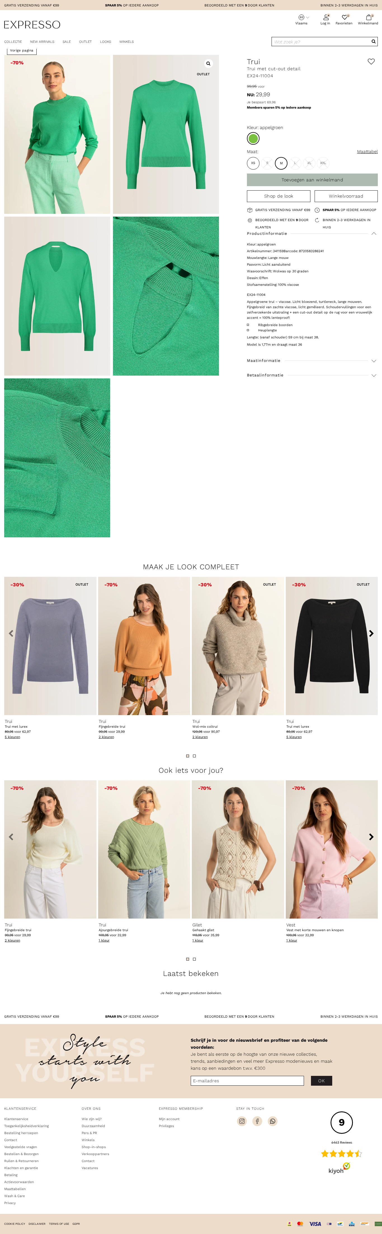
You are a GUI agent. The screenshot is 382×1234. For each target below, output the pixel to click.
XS (253, 163)
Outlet (85, 42)
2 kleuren (106, 737)
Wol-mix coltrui (205, 724)
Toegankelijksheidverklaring (26, 1126)
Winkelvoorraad (346, 196)
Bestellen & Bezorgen (21, 1154)
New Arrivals (42, 42)
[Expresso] (32, 25)
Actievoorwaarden (19, 1182)
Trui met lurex (16, 724)
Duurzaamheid (93, 1126)
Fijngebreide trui (112, 724)
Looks (105, 42)
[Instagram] (241, 1122)
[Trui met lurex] (50, 646)
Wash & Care (14, 1196)
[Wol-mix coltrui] (238, 646)
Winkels (126, 42)
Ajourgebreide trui (113, 927)
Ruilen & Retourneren (21, 1161)
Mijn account (169, 1119)
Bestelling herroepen (21, 1133)
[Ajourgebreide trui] (144, 849)
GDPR (76, 1223)
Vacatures (90, 1168)
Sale (67, 42)
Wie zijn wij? (92, 1119)
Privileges (166, 1126)
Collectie (13, 42)
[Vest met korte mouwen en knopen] (332, 849)
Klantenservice (16, 1119)
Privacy (10, 1203)
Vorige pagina (22, 50)
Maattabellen (15, 1189)
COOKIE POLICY (14, 1223)
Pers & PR (89, 1133)
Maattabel (367, 151)
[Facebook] (257, 1122)
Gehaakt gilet (203, 927)
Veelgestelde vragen (20, 1147)
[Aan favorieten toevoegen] (371, 61)
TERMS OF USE (59, 1223)
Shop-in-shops (94, 1147)
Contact (10, 1140)
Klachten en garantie (21, 1168)
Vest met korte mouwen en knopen (315, 927)
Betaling (10, 1175)
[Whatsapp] (272, 1122)
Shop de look (278, 196)
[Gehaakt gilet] (238, 849)
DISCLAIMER (37, 1223)
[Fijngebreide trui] (144, 646)
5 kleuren (12, 737)
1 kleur (104, 940)
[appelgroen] (253, 138)
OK (321, 1080)
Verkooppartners (95, 1154)
